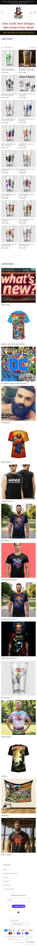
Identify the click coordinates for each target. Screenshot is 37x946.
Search (5, 869)
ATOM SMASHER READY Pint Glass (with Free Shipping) (9, 195)
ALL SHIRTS (5, 541)
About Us (6, 877)
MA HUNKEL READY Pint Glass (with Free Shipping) (9, 220)
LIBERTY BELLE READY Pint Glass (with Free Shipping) (26, 245)
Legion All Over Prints (8, 619)
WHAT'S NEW (5, 305)
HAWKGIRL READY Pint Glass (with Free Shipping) (27, 169)
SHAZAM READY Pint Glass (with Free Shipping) (26, 144)
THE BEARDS (5, 423)
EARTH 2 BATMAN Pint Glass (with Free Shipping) (26, 119)
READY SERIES (5, 737)
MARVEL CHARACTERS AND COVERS (12, 344)
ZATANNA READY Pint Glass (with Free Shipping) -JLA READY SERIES (27, 69)
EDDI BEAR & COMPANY (8, 580)
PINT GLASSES (5, 698)
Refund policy (10, 939)
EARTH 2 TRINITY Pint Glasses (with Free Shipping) (27, 94)
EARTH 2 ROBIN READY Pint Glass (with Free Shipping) (26, 220)
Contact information (19, 942)
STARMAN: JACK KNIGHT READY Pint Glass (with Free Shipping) (9, 94)
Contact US (6, 881)
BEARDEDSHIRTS (11, 937)
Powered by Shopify (20, 937)
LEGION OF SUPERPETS (8, 658)
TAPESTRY (4, 815)
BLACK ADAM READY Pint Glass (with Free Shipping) (9, 169)
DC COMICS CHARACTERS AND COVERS (13, 383)
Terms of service (18, 939)
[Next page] (25, 255)
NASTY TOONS (5, 855)
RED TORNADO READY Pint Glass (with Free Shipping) (26, 195)
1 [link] (11, 255)
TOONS (3, 776)
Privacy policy (29, 937)
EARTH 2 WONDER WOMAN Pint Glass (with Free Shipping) (8, 119)
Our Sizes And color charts (10, 873)
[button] (2, 13)
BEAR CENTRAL (6, 462)
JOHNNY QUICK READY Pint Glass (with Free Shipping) (9, 245)
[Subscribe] (28, 900)
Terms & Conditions (8, 889)
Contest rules (7, 885)
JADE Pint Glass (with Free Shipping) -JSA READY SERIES (8, 69)
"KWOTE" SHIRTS (6, 501)
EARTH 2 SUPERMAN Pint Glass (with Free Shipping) (8, 144)
